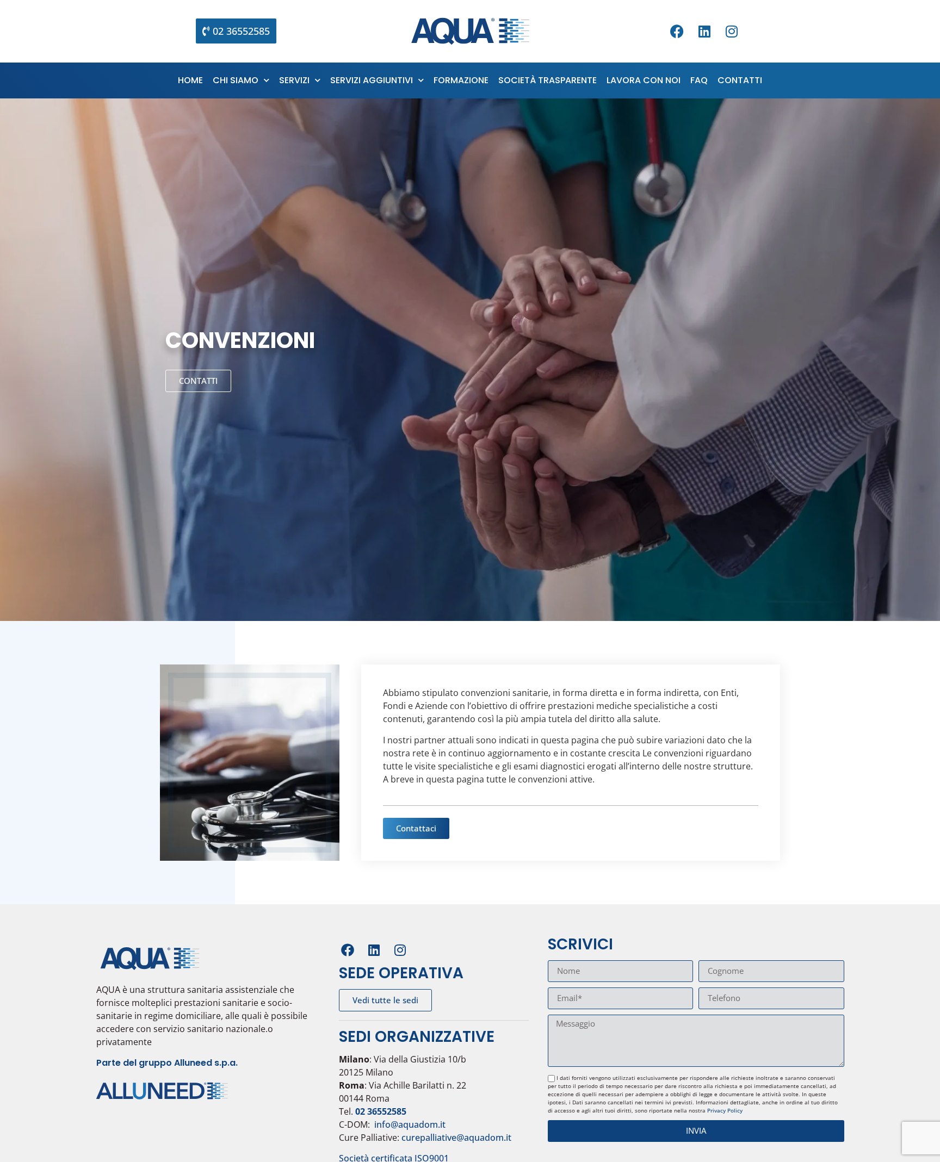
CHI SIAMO (235, 80)
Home (190, 80)
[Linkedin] (704, 31)
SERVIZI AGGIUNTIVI (371, 80)
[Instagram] (731, 31)
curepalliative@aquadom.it (456, 1138)
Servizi (294, 80)
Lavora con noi (644, 80)
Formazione (461, 80)
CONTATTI (740, 80)
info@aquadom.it (410, 1124)
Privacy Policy (725, 1110)
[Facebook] (677, 31)
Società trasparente (547, 80)
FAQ (699, 80)
